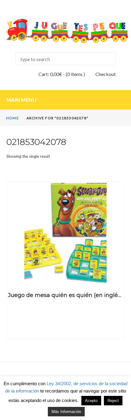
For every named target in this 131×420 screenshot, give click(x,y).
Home (12, 118)
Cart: (50, 74)
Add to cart (65, 273)
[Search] (97, 58)
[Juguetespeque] (65, 31)
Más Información (66, 411)
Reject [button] (113, 400)
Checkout (105, 74)
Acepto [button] (91, 400)
